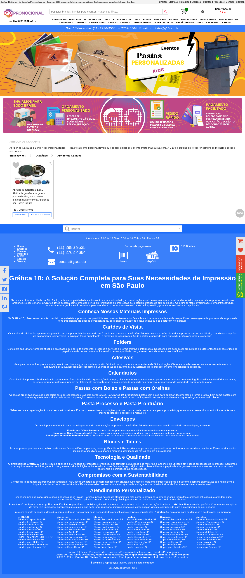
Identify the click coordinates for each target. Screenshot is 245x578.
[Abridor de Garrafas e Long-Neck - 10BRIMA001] (32, 175)
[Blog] (4, 307)
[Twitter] (4, 279)
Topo (240, 213)
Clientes (207, 2)
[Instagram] (4, 289)
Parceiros (219, 2)
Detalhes (20, 214)
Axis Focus (131, 568)
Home (20, 246)
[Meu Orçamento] (240, 241)
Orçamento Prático (240, 264)
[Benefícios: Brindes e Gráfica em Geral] (122, 134)
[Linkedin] (4, 298)
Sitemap (240, 2)
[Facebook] (4, 270)
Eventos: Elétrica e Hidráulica (174, 2)
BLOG (20, 256)
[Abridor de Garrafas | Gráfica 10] (24, 16)
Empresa (196, 2)
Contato (230, 2)
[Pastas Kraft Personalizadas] (122, 64)
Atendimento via (240, 282)
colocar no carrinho (41, 214)
